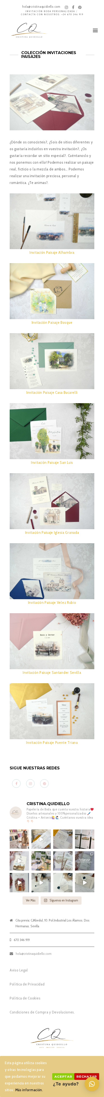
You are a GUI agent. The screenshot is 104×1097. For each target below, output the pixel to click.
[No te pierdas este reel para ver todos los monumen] (19, 861)
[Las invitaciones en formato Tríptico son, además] (63, 839)
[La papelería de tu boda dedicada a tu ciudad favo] (41, 861)
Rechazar (86, 1076)
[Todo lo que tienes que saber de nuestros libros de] (84, 861)
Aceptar (63, 1076)
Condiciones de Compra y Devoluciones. (42, 1012)
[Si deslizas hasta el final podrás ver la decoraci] (84, 839)
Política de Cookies (25, 998)
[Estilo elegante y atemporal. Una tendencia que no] (63, 882)
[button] (92, 1084)
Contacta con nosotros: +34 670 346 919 (52, 14)
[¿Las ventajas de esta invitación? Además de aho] (41, 839)
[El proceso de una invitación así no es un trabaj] (41, 882)
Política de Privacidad (27, 984)
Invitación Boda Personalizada (50, 11)
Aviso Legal (19, 970)
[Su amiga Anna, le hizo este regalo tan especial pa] (19, 882)
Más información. (29, 1090)
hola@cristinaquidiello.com (34, 953)
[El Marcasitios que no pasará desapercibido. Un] (84, 882)
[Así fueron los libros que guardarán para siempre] (63, 861)
